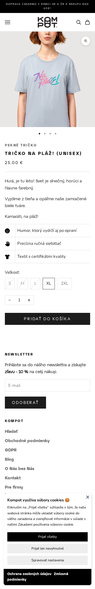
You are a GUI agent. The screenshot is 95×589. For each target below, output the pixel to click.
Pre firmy (14, 487)
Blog (9, 459)
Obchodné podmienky (27, 441)
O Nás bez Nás (19, 469)
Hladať (11, 432)
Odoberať (25, 402)
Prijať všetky (47, 536)
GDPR (11, 450)
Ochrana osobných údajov (29, 574)
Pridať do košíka (47, 318)
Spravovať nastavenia (47, 560)
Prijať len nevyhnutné (47, 548)
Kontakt (13, 478)
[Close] (87, 497)
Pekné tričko (21, 145)
